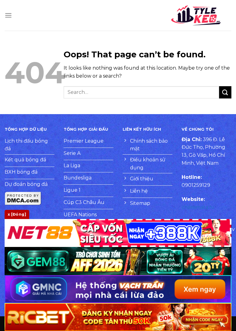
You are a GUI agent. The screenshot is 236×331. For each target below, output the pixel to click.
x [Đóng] (17, 214)
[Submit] (225, 92)
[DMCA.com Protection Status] (23, 198)
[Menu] (8, 15)
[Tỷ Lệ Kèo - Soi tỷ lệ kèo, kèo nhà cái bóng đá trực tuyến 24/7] (196, 15)
